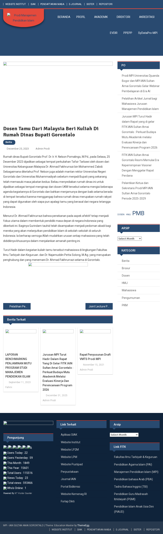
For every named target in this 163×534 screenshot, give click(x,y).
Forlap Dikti (68, 501)
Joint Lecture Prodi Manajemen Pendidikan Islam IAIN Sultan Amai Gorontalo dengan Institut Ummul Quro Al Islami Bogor (101, 306)
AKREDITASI (146, 17)
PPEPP (127, 32)
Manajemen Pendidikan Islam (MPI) (136, 471)
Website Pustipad (72, 464)
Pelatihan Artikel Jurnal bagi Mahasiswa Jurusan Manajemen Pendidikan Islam (140, 104)
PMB (138, 213)
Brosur (126, 268)
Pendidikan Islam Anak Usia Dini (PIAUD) (134, 509)
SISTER (90, 4)
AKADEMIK (101, 17)
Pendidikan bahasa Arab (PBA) (133, 479)
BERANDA (64, 17)
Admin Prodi (43, 148)
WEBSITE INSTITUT (15, 4)
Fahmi (8, 387)
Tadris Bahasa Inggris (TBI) (131, 486)
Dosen (126, 275)
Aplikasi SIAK (69, 434)
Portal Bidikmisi (70, 486)
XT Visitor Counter (23, 493)
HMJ (128, 214)
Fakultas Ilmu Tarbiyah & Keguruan (135, 457)
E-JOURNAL (75, 4)
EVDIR (113, 32)
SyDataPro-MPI (147, 32)
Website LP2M (70, 449)
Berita (9, 142)
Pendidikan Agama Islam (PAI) (133, 464)
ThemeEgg (83, 525)
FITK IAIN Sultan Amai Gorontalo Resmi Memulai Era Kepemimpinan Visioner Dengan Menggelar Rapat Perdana (140, 165)
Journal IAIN (68, 479)
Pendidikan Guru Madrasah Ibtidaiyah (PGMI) (131, 496)
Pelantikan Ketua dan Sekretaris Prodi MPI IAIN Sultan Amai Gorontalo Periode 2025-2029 (137, 190)
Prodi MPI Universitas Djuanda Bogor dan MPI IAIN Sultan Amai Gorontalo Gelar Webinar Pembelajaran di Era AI (141, 83)
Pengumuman (131, 297)
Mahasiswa (129, 290)
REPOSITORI (106, 4)
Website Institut (70, 442)
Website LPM (69, 457)
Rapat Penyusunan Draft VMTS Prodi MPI (95, 357)
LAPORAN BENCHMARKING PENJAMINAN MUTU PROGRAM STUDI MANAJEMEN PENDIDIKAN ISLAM (18, 365)
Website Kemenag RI (74, 494)
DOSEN (120, 214)
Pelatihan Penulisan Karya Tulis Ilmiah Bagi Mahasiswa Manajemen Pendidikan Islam (20, 306)
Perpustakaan (70, 471)
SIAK (33, 4)
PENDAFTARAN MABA (52, 4)
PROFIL (80, 17)
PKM (125, 305)
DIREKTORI (123, 17)
